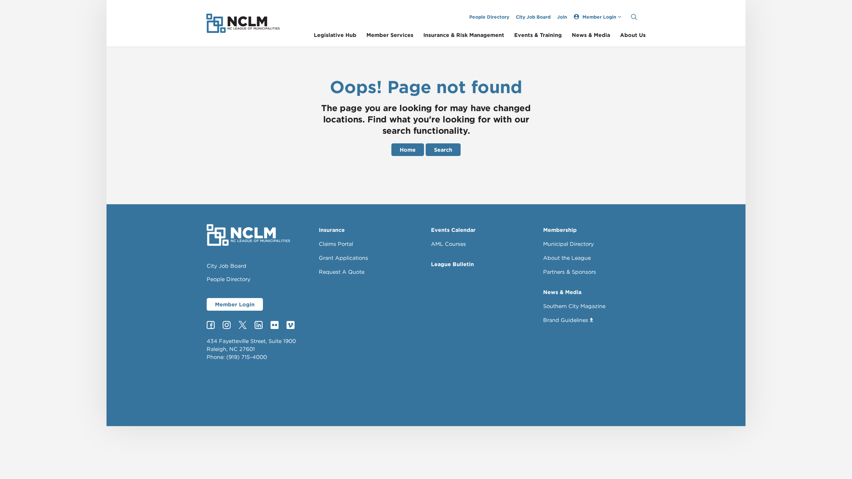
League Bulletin (452, 264)
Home (408, 150)
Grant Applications (343, 258)
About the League (567, 258)
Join (562, 16)
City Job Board (533, 16)
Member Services (389, 35)
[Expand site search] (634, 17)
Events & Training (538, 35)
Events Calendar (453, 230)
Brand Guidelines (565, 320)
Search (443, 150)
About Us (633, 35)
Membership (560, 230)
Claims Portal (336, 244)
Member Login (235, 304)
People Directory (489, 16)
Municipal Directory (568, 244)
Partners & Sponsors (569, 272)
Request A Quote (341, 272)
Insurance (332, 230)
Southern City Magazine (574, 306)
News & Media (591, 35)
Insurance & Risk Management (463, 35)
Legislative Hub (335, 35)
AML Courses (448, 244)
